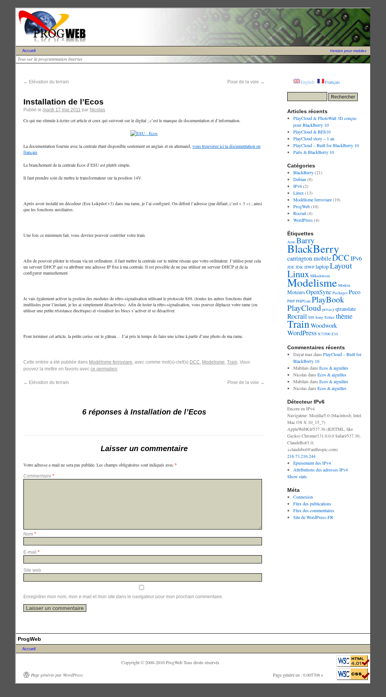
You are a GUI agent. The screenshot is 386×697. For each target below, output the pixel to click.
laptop (322, 266)
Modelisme (213, 362)
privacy (328, 309)
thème (344, 316)
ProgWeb (301, 206)
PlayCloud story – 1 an (313, 138)
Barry (305, 240)
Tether (329, 317)
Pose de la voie (246, 81)
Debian (299, 179)
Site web (32, 570)
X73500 (324, 333)
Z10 (334, 333)
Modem (344, 285)
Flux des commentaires (313, 510)
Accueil (28, 50)
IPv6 (297, 186)
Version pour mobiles (348, 51)
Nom (29, 534)
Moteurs (296, 292)
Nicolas (97, 109)
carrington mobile (309, 258)
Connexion (303, 497)
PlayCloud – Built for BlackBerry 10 (326, 145)
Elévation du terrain (46, 81)
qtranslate (345, 308)
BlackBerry (303, 172)
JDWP (309, 267)
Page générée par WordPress (57, 675)
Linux (298, 193)
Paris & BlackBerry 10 (313, 152)
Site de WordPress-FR (313, 517)
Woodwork (324, 325)
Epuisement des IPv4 (312, 463)
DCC (195, 362)
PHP (291, 301)
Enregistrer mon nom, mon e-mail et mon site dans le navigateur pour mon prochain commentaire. (123, 596)
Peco (354, 292)
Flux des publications (312, 503)
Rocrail (299, 213)
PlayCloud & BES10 (312, 132)
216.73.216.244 (301, 456)
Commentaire (38, 476)
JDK (299, 267)
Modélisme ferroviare (110, 362)
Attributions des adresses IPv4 (320, 470)
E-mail (31, 552)
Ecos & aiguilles (333, 368)
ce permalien (103, 369)
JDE (290, 267)
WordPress (303, 220)
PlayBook (328, 299)
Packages (340, 292)
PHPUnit (303, 301)
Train (232, 362)
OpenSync (318, 292)
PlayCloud (304, 307)
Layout (341, 265)
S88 (311, 317)
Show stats (297, 476)
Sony (319, 317)
